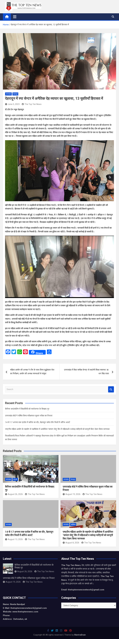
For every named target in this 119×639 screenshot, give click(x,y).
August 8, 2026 (72, 542)
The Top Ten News (33, 104)
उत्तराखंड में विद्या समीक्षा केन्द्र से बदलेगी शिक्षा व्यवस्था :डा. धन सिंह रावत (86, 371)
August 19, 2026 (72, 494)
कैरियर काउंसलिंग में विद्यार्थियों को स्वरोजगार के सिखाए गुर (27, 409)
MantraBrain (80, 635)
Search (111, 389)
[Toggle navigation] (15, 16)
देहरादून (15, 94)
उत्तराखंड (8, 94)
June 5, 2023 (14, 104)
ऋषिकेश (73, 524)
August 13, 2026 (15, 539)
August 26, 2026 (15, 494)
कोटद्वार (15, 479)
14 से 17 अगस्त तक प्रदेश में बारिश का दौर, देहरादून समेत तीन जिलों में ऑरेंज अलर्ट (37, 422)
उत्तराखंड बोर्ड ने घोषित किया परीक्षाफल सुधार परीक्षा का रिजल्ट (29, 415)
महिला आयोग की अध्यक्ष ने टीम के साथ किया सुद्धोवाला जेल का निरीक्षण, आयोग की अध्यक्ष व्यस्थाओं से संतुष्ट (32, 371)
